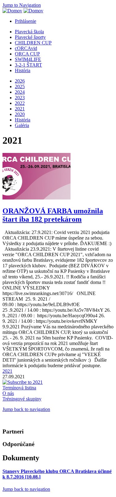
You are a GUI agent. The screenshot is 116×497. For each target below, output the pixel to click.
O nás (8, 393)
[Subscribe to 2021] (22, 382)
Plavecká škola (29, 31)
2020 (20, 114)
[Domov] (12, 10)
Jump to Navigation (21, 5)
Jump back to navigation (26, 409)
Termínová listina (19, 387)
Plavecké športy (30, 37)
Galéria (22, 125)
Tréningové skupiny (21, 398)
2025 (20, 86)
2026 (20, 81)
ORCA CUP (27, 53)
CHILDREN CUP (33, 42)
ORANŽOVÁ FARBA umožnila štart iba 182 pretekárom (52, 215)
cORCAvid (26, 48)
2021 (20, 108)
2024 (20, 92)
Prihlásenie (25, 21)
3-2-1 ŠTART (28, 65)
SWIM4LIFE (28, 59)
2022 (20, 103)
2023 (20, 97)
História (22, 70)
